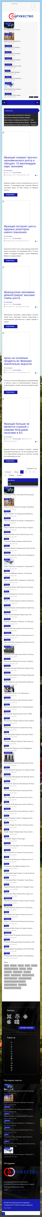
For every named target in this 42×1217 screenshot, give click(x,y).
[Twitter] (34, 4)
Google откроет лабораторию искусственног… (19, 832)
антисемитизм (16, 975)
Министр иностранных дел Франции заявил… (19, 700)
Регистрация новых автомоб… (12, 29)
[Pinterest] (34, 7)
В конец (19, 475)
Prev (32, 97)
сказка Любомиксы (10, 985)
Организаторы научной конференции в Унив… (19, 763)
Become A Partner (26, 1028)
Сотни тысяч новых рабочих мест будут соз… (19, 894)
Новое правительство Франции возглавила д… (19, 682)
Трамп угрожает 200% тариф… (12, 95)
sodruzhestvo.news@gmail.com (18, 1190)
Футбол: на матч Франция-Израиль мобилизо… (19, 601)
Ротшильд (27, 972)
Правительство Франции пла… (12, 41)
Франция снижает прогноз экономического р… (19, 635)
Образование (8, 752)
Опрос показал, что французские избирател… (19, 514)
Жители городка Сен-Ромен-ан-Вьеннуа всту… (19, 825)
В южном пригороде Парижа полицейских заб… (20, 942)
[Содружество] (21, 16)
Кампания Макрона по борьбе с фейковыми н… (20, 521)
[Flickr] (11, 1058)
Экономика (7, 632)
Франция (7, 781)
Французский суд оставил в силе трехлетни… (19, 628)
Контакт (16, 3)
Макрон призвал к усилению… (12, 53)
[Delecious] (11, 1070)
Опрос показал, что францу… (12, 47)
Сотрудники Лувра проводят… (12, 72)
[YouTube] (11, 1051)
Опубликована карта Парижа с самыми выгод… (19, 873)
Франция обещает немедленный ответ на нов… (20, 548)
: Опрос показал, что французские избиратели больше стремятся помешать (20, 120)
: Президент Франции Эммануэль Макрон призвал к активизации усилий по (20, 123)
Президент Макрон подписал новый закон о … (19, 741)
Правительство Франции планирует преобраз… (19, 507)
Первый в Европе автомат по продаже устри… (19, 887)
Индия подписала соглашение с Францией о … (19, 566)
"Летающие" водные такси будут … (15, 839)
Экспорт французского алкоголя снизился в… (19, 594)
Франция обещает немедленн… (13, 78)
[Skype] (11, 1065)
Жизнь (6, 745)
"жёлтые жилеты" (28, 975)
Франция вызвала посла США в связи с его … (19, 534)
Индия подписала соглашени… (13, 89)
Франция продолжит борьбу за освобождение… (19, 555)
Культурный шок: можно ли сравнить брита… (19, 928)
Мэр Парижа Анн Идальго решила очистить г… (19, 914)
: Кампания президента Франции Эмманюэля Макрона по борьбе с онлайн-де (20, 125)
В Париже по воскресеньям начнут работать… (19, 804)
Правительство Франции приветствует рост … (19, 614)
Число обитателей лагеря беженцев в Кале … (19, 790)
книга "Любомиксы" (10, 978)
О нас (13, 3)
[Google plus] (31, 7)
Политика (8, 46)
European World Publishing (12, 988)
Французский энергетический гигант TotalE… (18, 714)
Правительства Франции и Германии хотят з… (19, 859)
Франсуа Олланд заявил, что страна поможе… (19, 845)
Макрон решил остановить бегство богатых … (19, 935)
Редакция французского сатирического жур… (19, 727)
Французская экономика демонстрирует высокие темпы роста (19, 295)
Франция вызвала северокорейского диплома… (19, 608)
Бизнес (6, 591)
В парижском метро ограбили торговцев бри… (19, 956)
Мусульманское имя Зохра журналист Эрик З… (19, 811)
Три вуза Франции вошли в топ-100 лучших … (19, 907)
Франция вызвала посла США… (13, 66)
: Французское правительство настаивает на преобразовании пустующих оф (17, 118)
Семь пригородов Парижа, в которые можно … (19, 734)
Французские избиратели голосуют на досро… (19, 661)
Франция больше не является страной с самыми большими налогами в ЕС (16, 428)
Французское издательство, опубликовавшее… (19, 707)
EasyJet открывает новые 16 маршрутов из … (19, 818)
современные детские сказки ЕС (14, 981)
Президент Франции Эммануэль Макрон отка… (19, 668)
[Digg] (12, 1063)
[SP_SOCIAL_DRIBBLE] (33, 9)
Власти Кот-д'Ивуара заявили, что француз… (18, 573)
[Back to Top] (3, 1213)
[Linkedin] (11, 1054)
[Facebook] (31, 4)
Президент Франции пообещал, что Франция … (19, 621)
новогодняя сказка (25, 978)
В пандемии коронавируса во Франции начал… (19, 777)
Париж (7, 34)
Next (37, 97)
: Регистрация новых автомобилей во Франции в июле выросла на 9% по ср (19, 115)
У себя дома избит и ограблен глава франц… (19, 880)
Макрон (6, 975)
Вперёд (11, 475)
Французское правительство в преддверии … (19, 748)
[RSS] (11, 1042)
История (7, 584)
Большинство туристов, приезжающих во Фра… (19, 784)
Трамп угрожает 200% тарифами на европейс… (19, 580)
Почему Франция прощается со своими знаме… (20, 770)
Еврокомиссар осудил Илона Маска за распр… (19, 654)
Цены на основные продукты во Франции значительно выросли (18, 361)
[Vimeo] (11, 1068)
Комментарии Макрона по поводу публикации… (19, 675)
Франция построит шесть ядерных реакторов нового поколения (20, 229)
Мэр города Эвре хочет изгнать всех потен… (19, 797)
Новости (8, 23)
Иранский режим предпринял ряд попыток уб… (19, 642)
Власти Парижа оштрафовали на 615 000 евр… (19, 949)
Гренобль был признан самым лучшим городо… (20, 901)
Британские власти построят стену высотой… (19, 852)
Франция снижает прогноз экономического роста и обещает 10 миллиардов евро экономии (20, 161)
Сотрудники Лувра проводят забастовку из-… (19, 541)
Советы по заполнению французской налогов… (19, 921)
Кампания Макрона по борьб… (12, 60)
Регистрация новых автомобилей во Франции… (19, 495)
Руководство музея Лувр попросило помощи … (19, 587)
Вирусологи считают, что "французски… (17, 693)
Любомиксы (22, 985)
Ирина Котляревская (11, 969)
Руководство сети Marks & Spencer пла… (17, 866)
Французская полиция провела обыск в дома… (19, 721)
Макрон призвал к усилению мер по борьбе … (19, 527)
